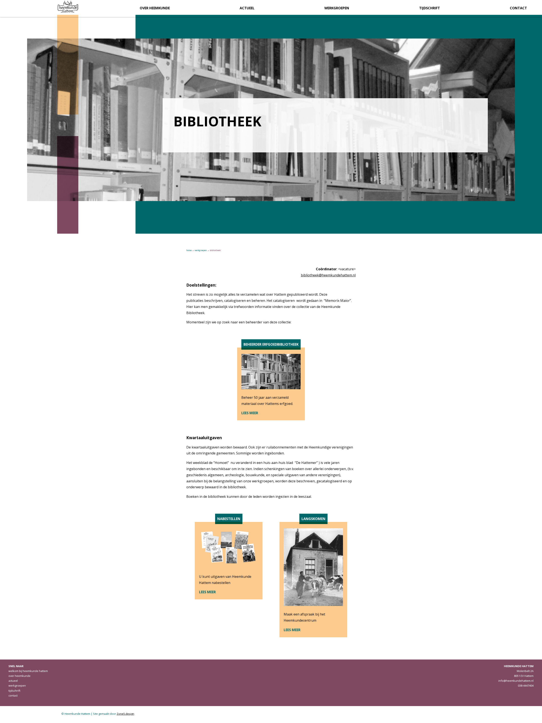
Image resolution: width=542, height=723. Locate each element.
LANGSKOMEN (313, 518)
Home (189, 250)
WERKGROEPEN (201, 250)
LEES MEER (249, 413)
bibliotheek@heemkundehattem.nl (328, 275)
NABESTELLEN (228, 518)
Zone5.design (125, 714)
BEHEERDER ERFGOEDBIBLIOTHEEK (271, 344)
